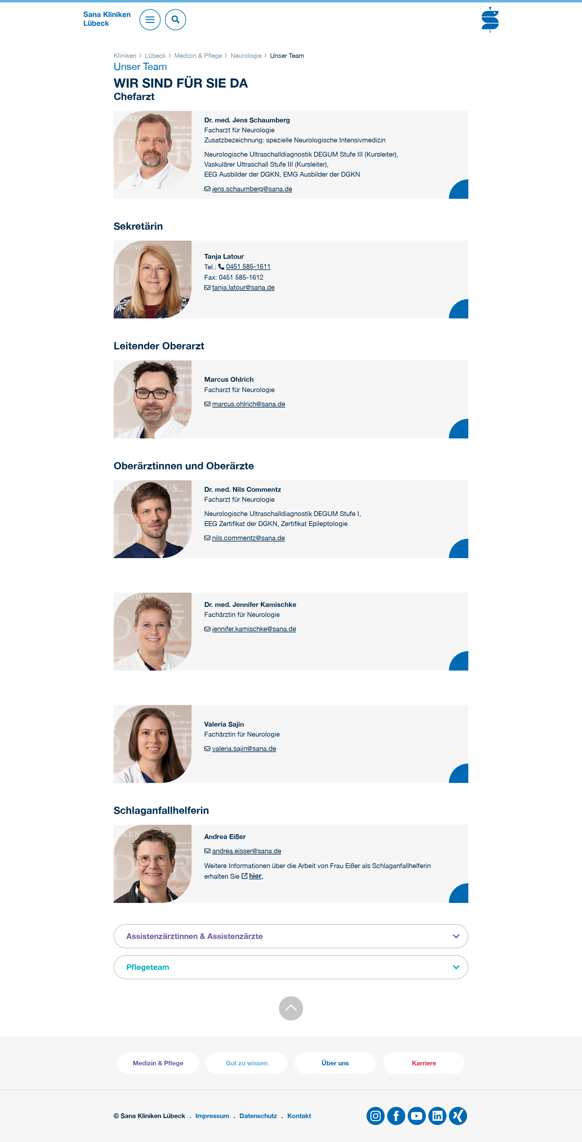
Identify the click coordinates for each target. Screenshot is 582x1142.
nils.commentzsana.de (248, 538)
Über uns (335, 1063)
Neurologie (246, 55)
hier (255, 876)
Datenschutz (258, 1116)
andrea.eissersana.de (246, 851)
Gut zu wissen (247, 1063)
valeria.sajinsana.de (244, 748)
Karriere (424, 1063)
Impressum (212, 1116)
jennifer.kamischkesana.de (254, 629)
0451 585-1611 (248, 266)
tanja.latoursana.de (243, 287)
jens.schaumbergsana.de (252, 189)
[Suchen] (175, 19)
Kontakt (299, 1116)
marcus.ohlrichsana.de (248, 404)
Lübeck (155, 55)
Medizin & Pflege (198, 55)
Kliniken (126, 55)
